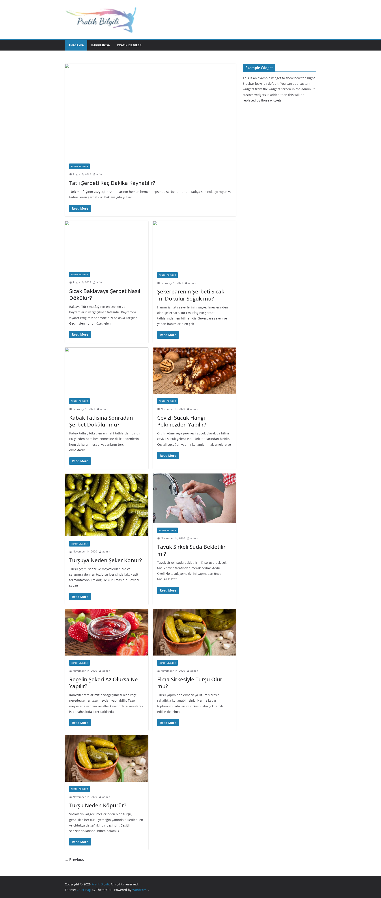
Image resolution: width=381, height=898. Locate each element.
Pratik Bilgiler (129, 45)
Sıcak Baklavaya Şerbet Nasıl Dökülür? (104, 294)
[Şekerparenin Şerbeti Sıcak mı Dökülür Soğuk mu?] (194, 244)
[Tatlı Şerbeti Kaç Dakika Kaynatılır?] (150, 111)
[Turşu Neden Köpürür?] (106, 758)
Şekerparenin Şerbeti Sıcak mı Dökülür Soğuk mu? (190, 295)
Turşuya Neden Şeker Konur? (105, 560)
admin (100, 174)
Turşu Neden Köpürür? (97, 805)
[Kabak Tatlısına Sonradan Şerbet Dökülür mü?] (106, 371)
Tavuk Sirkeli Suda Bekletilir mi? (191, 550)
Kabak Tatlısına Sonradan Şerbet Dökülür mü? (101, 421)
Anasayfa (76, 45)
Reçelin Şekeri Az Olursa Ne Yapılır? (103, 683)
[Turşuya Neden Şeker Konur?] (106, 504)
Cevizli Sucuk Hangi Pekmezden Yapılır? (181, 421)
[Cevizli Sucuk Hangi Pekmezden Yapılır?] (194, 371)
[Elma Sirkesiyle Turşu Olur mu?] (194, 632)
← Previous (74, 859)
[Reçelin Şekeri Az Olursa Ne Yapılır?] (106, 632)
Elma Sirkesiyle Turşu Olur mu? (189, 683)
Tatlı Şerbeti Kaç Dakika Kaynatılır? (112, 182)
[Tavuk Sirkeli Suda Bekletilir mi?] (194, 498)
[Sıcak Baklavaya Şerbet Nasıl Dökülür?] (106, 244)
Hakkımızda (100, 45)
